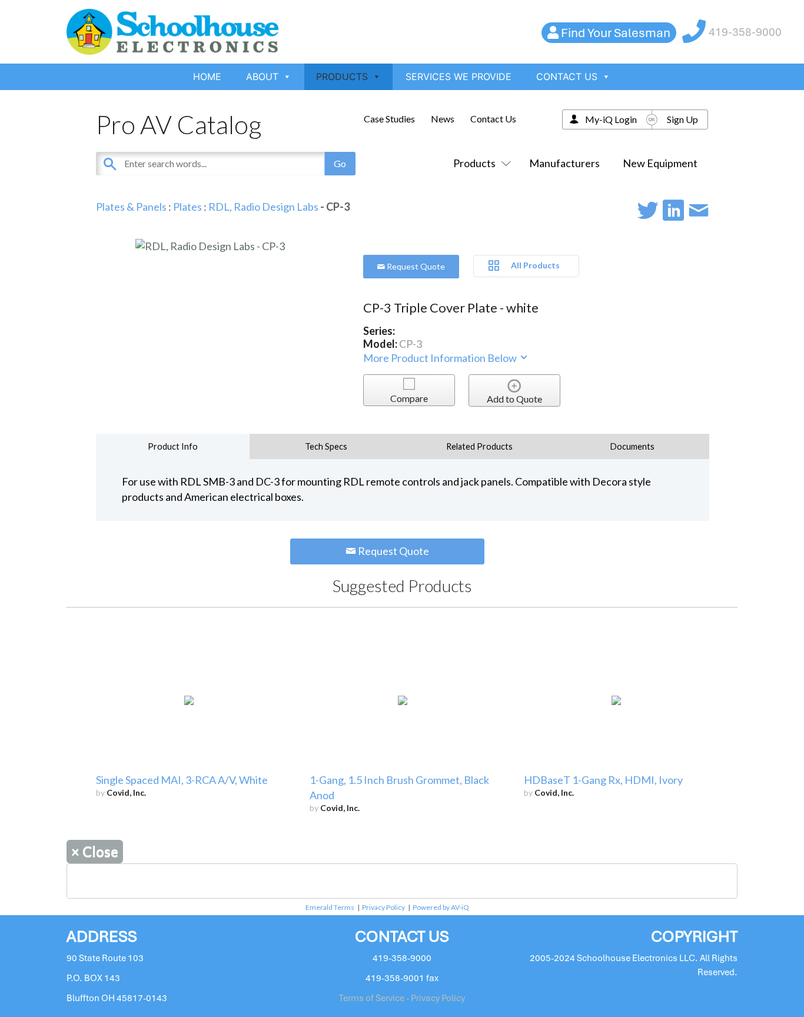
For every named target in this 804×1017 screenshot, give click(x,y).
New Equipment (660, 163)
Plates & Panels (131, 206)
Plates (187, 206)
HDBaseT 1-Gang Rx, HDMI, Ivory (603, 779)
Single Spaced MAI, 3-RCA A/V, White (182, 779)
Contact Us (493, 118)
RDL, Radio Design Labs (263, 206)
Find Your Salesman (615, 33)
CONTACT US (566, 76)
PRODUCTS (342, 76)
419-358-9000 (745, 32)
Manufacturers (564, 163)
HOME (207, 76)
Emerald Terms (329, 907)
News (442, 118)
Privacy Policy (383, 907)
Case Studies (389, 118)
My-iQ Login (611, 119)
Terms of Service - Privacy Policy (402, 998)
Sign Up (682, 119)
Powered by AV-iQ (441, 907)
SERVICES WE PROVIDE (458, 76)
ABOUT (262, 76)
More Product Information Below (441, 357)
